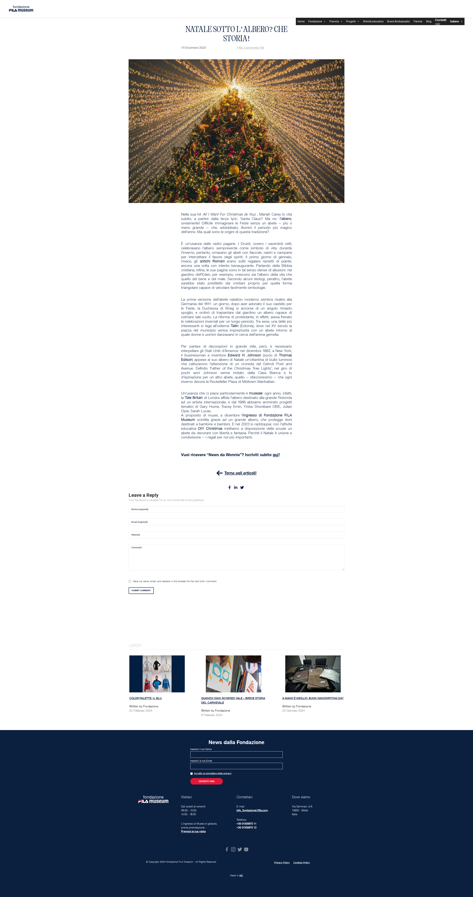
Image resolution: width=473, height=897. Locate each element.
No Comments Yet (251, 47)
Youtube (246, 849)
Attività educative (373, 21)
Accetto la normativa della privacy (213, 773)
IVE (241, 875)
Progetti (351, 21)
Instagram (233, 849)
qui (276, 454)
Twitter (239, 849)
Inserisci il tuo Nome (201, 749)
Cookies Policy (301, 862)
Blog (428, 21)
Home (301, 21)
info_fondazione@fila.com (252, 810)
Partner (418, 21)
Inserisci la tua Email (201, 760)
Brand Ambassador (398, 21)
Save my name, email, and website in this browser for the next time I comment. (175, 581)
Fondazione (315, 21)
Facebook (226, 849)
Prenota (334, 21)
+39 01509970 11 (246, 823)
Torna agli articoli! (240, 472)
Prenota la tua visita (193, 831)
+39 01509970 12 (246, 827)
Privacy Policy (282, 862)
